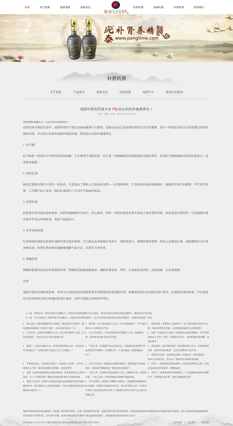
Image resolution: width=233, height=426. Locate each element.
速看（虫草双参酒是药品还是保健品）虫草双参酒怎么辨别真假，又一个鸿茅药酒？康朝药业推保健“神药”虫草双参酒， (53, 374)
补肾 (29, 121)
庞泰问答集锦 (174, 92)
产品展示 (79, 92)
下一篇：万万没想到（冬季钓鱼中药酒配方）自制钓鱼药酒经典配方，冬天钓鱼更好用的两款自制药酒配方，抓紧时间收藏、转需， (89, 317)
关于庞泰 (45, 7)
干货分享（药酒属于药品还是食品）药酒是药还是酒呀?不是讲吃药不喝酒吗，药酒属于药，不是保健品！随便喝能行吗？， (115, 350)
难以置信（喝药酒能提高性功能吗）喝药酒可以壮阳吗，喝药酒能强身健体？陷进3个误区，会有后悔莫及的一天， (53, 326)
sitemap (66, 422)
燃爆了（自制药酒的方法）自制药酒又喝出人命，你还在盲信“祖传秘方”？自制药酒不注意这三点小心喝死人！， (53, 348)
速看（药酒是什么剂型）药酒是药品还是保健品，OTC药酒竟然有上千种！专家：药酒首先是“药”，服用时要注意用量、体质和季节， (178, 337)
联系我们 (199, 7)
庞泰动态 (85, 7)
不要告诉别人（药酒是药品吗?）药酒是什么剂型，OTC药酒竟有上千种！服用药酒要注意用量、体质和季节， (53, 365)
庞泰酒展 (65, 7)
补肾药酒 (179, 7)
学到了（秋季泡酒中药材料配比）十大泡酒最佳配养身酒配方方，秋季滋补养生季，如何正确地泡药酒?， (178, 374)
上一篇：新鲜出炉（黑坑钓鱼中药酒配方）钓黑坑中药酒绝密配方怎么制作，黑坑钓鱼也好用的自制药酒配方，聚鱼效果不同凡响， (89, 313)
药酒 (27, 7)
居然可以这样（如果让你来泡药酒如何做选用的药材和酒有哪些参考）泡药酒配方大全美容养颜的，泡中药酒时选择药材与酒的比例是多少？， (54, 386)
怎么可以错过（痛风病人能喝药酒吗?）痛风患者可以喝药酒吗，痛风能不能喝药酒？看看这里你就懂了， (115, 365)
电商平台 (148, 92)
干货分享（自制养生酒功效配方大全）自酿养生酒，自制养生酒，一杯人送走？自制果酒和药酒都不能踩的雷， (115, 374)
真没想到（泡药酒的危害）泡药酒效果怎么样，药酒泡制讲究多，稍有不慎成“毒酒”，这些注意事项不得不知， (178, 348)
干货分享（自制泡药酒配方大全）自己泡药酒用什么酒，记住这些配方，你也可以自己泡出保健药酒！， (53, 334)
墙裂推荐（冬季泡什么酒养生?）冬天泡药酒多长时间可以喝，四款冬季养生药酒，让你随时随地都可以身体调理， (178, 326)
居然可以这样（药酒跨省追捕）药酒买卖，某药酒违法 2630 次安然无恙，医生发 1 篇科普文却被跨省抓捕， (176, 357)
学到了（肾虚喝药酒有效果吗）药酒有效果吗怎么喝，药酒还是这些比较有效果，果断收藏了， (178, 365)
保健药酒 (158, 7)
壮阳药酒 (115, 9)
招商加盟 (125, 92)
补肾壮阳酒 (69, 411)
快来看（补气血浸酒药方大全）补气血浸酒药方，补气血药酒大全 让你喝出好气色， (115, 326)
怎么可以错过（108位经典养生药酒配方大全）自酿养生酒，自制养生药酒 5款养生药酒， (114, 334)
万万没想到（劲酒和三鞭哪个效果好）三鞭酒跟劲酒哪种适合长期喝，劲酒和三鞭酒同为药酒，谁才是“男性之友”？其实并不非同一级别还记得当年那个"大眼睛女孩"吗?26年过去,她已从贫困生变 (116, 388)
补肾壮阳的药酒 (35, 411)
